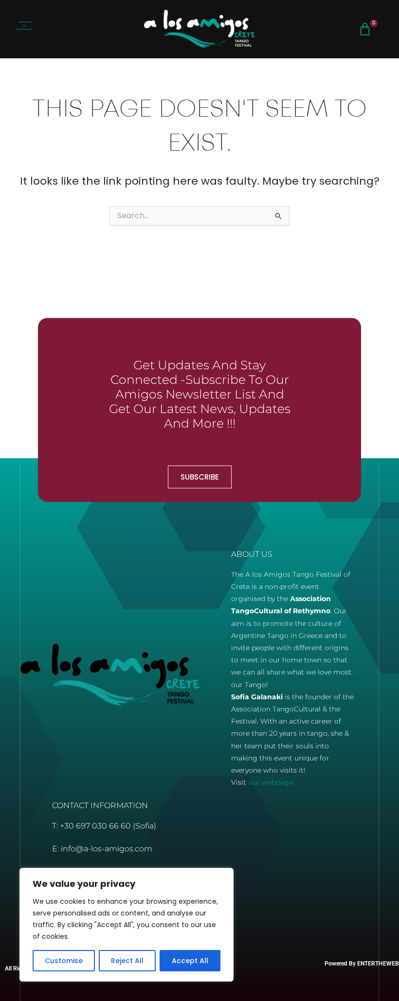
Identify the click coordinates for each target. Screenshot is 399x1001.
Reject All (127, 961)
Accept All (190, 961)
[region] (126, 925)
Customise (64, 961)
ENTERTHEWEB (378, 963)
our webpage (270, 782)
